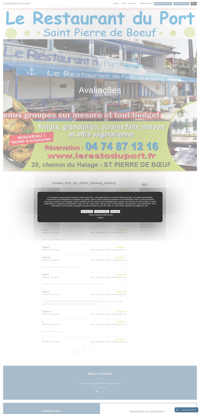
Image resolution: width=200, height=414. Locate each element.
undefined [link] (100, 217)
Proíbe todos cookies (101, 211)
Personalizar (115, 211)
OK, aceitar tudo (87, 211)
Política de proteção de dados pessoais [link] (101, 214)
